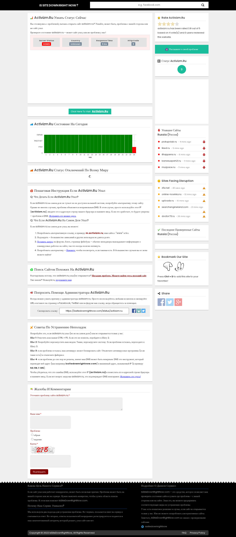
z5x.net (165, 188)
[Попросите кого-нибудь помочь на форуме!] (139, 310)
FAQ (184, 532)
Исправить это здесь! (130, 376)
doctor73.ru (168, 216)
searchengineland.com (175, 207)
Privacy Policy (197, 532)
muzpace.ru (168, 167)
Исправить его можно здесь (62, 216)
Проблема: (35, 430)
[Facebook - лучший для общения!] (134, 310)
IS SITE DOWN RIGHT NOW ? (58, 5)
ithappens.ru (169, 154)
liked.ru (166, 148)
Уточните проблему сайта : (50, 395)
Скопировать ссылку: (48, 310)
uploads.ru (168, 200)
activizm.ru (100, 111)
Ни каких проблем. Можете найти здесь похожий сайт (119, 275)
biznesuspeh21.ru (171, 160)
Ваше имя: (35, 414)
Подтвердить (39, 471)
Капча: (34, 443)
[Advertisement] (90, 77)
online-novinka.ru (171, 194)
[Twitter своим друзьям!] (143, 310)
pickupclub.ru (169, 141)
